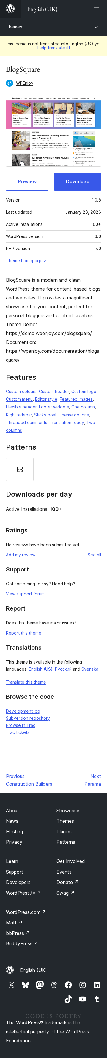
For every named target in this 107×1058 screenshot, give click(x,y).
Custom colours (21, 391)
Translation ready (67, 422)
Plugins (64, 832)
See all (94, 554)
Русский (63, 668)
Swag (65, 893)
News (12, 821)
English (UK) (33, 970)
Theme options (74, 414)
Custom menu (19, 399)
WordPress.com (26, 912)
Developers (18, 882)
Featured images (76, 399)
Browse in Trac (20, 725)
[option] (20, 469)
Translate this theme (26, 682)
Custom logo (83, 391)
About (12, 811)
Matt (14, 922)
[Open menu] (97, 9)
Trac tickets (17, 732)
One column (83, 406)
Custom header (54, 391)
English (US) (41, 668)
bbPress (18, 933)
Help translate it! (53, 47)
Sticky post (45, 414)
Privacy (14, 842)
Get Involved (70, 861)
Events (64, 872)
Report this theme (23, 632)
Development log (23, 711)
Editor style (46, 399)
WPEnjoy (24, 83)
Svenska (89, 668)
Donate (67, 882)
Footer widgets (54, 406)
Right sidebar (19, 414)
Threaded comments (26, 422)
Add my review (20, 554)
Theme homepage (24, 260)
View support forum (25, 593)
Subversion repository (28, 718)
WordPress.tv (23, 893)
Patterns (65, 842)
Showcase (67, 811)
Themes (14, 26)
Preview (27, 181)
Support (14, 872)
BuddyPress (22, 943)
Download (77, 181)
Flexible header (21, 406)
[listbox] (53, 469)
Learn (12, 861)
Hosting (14, 832)
